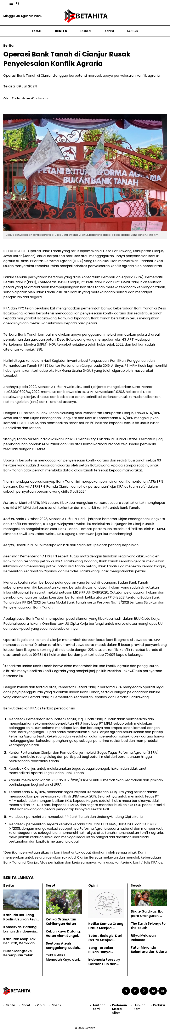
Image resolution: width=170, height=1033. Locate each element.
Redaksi (159, 1005)
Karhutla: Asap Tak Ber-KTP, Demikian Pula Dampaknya (19, 943)
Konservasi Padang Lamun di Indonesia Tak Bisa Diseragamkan (19, 933)
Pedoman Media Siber (119, 1009)
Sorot (86, 30)
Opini (109, 30)
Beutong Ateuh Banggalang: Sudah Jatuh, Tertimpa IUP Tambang (62, 950)
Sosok (132, 30)
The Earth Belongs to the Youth (148, 925)
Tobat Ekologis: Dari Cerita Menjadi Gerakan (105, 940)
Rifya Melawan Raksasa (143, 937)
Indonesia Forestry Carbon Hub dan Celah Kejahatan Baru (104, 966)
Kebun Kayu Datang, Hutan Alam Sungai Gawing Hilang (63, 935)
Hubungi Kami (140, 1007)
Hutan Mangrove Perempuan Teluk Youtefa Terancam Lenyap (19, 957)
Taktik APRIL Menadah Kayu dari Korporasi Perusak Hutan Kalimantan (62, 961)
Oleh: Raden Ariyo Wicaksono (25, 98)
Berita (61, 30)
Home (37, 30)
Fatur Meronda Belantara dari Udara (149, 949)
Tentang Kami (99, 1007)
